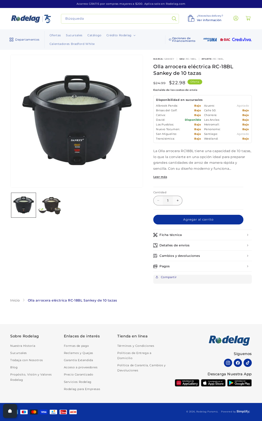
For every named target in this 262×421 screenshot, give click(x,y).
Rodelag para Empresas (82, 389)
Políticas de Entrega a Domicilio (134, 355)
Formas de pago (76, 346)
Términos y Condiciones (135, 346)
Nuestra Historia (22, 346)
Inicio (15, 300)
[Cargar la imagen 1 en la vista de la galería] (23, 205)
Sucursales (18, 353)
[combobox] (120, 18)
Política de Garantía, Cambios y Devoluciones (141, 367)
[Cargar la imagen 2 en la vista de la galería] (50, 205)
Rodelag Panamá (207, 411)
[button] (24, 39)
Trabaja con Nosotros (26, 360)
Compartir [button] (168, 277)
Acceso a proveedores (81, 367)
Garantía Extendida (78, 360)
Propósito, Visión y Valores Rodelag (31, 377)
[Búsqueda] (174, 18)
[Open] (10, 411)
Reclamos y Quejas (78, 353)
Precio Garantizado (78, 374)
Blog (14, 367)
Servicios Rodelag (77, 382)
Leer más (160, 177)
